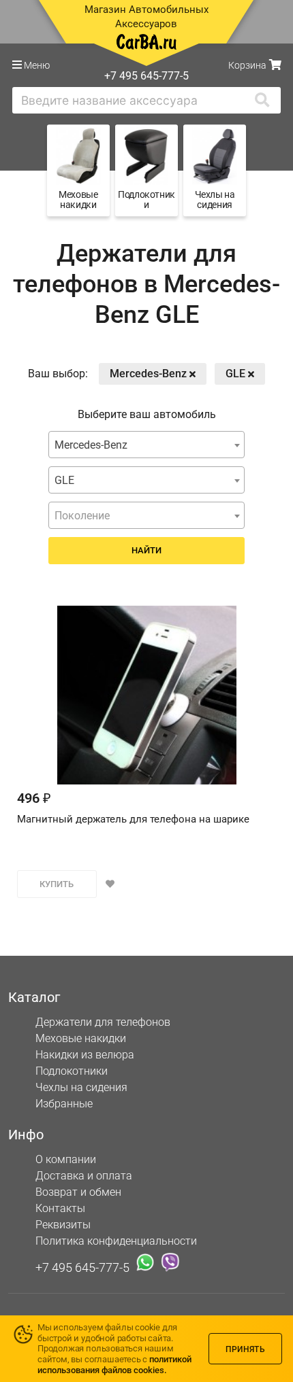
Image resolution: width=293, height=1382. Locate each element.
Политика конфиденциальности (116, 1240)
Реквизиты (63, 1224)
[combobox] (146, 444)
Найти (146, 550)
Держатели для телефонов (102, 1022)
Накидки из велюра (84, 1054)
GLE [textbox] (64, 480)
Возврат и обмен (78, 1192)
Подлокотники (71, 1071)
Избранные (64, 1103)
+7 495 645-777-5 (82, 1267)
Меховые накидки (80, 1038)
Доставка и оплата (83, 1175)
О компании (65, 1159)
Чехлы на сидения (81, 1087)
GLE (237, 373)
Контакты (60, 1208)
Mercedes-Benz (149, 373)
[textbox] (146, 516)
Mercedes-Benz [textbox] (91, 444)
